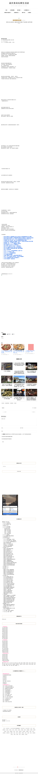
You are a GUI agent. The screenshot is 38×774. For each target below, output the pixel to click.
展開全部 (3, 521)
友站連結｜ (30, 12)
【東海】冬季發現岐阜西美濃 (8, 561)
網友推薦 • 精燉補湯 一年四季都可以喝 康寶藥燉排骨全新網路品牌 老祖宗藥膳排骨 (31, 398)
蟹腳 (17, 734)
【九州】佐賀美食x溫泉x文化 (8, 576)
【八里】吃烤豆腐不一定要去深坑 (9, 258)
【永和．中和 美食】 (7, 531)
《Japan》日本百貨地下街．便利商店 (9, 540)
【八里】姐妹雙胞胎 (6, 371)
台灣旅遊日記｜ (16, 12)
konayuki (7, 728)
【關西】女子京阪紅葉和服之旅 (8, 570)
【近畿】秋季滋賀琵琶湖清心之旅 (9, 563)
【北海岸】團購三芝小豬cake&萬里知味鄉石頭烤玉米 (12, 255)
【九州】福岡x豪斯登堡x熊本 (8, 577)
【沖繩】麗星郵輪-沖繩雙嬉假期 (8, 587)
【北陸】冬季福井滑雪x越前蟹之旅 (9, 559)
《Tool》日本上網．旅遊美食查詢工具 (9, 541)
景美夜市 (27, 731)
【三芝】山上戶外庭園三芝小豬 (8, 251)
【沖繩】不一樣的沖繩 (7, 589)
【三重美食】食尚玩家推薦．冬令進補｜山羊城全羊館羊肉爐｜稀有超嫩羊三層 (18, 351)
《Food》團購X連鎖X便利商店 (8, 535)
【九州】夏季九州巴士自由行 (8, 582)
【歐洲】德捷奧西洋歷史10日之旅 (9, 608)
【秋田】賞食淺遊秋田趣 (7, 546)
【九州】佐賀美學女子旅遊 (7, 581)
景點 (30, 731)
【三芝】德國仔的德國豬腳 (8, 254)
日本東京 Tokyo (6, 547)
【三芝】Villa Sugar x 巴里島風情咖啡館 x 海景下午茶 (12, 250)
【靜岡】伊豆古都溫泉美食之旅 (8, 556)
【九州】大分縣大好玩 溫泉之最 (8, 583)
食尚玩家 (23, 734)
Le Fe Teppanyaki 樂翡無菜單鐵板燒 (15, 728)
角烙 (19, 734)
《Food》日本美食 (6, 538)
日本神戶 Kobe (5, 568)
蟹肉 (14, 734)
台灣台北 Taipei (6, 525)
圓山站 (5, 731)
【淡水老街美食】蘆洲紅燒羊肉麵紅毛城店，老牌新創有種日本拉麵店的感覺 (6, 351)
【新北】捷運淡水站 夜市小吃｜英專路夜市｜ (11, 244)
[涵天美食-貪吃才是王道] (4, 278)
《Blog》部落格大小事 (7, 524)
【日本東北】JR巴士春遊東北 (8, 545)
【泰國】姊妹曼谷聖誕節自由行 (8, 601)
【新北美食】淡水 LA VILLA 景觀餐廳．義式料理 (12, 243)
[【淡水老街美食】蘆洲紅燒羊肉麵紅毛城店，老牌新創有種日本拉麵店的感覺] (6, 347)
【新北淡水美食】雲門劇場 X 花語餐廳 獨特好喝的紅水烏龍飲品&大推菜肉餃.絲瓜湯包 (18, 237)
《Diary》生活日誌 (6, 609)
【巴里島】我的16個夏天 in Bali (8, 605)
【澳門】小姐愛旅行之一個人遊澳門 (9, 595)
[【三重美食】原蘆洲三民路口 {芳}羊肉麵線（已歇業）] (30, 347)
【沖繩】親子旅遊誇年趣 (7, 591)
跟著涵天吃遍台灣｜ (7, 12)
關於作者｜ (24, 12)
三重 (33, 728)
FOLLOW (19, 471)
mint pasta (22, 728)
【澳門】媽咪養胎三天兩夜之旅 (8, 596)
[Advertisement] (19, 31)
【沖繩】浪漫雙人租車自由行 (8, 588)
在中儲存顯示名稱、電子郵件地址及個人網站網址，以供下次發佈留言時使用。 (17, 434)
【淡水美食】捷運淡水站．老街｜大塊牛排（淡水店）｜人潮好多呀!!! (19, 398)
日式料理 (24, 731)
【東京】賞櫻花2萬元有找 (7, 555)
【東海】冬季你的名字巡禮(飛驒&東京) (10, 562)
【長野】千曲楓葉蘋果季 (7, 560)
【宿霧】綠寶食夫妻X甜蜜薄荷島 (9, 604)
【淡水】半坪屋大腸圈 (7, 249)
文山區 (17, 731)
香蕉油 (26, 734)
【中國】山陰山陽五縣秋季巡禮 (8, 574)
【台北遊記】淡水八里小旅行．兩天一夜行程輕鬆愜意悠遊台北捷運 (15, 240)
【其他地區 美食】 (7, 528)
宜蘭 (8, 731)
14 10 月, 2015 (23, 20)
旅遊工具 (20, 731)
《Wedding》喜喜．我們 (7, 611)
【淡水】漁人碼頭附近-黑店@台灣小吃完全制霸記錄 (12, 247)
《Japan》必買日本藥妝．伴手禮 (8, 539)
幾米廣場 (11, 731)
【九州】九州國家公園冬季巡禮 (8, 584)
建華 (14, 731)
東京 (33, 731)
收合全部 (7, 521)
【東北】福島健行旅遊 (7, 542)
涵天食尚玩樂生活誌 (19, 3)
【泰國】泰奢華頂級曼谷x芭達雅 (8, 598)
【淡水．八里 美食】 (17, 20)
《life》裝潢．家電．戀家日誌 (8, 610)
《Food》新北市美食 (6, 527)
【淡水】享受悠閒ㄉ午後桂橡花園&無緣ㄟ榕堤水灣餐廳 (13, 248)
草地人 (12, 734)
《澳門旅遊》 (5, 594)
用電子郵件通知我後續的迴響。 (7, 436)
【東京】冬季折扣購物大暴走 (8, 548)
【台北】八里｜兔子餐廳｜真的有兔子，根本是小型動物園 (13, 256)
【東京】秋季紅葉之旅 (7, 549)
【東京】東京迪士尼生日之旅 (8, 554)
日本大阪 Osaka (6, 567)
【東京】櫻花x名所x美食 (7, 552)
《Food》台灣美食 (6, 534)
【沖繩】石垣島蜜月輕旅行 (7, 590)
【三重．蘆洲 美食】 (7, 533)
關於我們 (16, 773)
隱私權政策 (21, 773)
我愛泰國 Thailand (6, 603)
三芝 (31, 728)
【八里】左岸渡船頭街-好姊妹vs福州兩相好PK (11, 257)
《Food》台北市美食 (6, 526)
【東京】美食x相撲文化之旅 (8, 553)
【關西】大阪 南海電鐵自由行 (8, 573)
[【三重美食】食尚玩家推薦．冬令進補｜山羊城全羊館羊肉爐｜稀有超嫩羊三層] (18, 347)
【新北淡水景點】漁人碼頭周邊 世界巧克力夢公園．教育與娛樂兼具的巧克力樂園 (17, 236)
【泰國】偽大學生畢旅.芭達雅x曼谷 (9, 597)
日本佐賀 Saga (5, 575)
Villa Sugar (27, 728)
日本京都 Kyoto (6, 566)
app (4, 728)
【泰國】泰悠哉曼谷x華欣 (7, 602)
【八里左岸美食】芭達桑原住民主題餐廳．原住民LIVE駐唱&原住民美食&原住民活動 (18, 241)
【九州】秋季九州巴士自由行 (8, 580)
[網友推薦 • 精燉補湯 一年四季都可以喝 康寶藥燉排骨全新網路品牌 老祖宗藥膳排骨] (31, 392)
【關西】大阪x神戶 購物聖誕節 (8, 569)
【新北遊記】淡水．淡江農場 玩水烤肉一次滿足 (11, 242)
